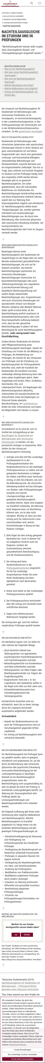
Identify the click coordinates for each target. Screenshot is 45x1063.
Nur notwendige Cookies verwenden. (22, 1054)
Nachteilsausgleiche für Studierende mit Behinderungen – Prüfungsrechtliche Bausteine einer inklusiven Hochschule (21, 986)
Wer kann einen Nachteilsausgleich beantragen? (21, 74)
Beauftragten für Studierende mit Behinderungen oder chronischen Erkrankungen (17, 438)
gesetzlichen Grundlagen (30, 131)
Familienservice (29, 403)
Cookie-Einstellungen (22, 1049)
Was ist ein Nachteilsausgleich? (20, 68)
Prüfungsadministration (18, 568)
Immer (27, 934)
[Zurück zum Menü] (3, 239)
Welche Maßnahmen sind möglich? (21, 88)
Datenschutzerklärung (17, 1044)
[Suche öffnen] (31, 3)
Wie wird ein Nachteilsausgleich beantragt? (20, 80)
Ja (16, 934)
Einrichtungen (17, 13)
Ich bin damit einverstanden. (22, 1059)
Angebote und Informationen (14, 19)
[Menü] (39, 3)
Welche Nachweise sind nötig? (19, 85)
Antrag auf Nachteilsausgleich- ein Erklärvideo (21, 93)
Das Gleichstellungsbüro (13, 16)
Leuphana (5, 13)
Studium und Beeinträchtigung (15, 23)
